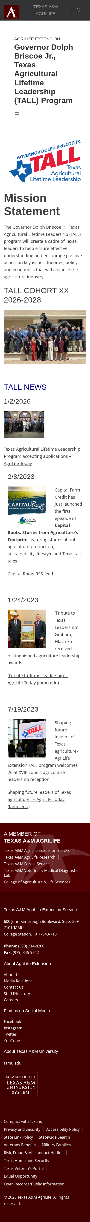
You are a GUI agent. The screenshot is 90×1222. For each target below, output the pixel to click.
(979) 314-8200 (31, 946)
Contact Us (14, 987)
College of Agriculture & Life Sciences (37, 882)
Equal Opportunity (20, 1176)
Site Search (79, 10)
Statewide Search (54, 1137)
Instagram (13, 1028)
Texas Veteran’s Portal (24, 1168)
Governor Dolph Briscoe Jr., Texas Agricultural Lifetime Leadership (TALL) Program (43, 74)
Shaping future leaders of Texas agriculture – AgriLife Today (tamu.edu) (39, 799)
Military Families (56, 1144)
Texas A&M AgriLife (45, 10)
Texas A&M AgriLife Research (29, 857)
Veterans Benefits (20, 1144)
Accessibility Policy (63, 1129)
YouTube (12, 1040)
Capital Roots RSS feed (30, 574)
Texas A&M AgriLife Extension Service (37, 850)
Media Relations (18, 981)
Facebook (12, 1021)
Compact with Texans (23, 1121)
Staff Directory (17, 993)
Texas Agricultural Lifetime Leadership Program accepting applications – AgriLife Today (42, 456)
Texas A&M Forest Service (27, 863)
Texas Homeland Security (26, 1160)
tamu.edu (12, 1063)
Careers (11, 999)
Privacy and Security (22, 1129)
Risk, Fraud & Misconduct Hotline (34, 1152)
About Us (12, 974)
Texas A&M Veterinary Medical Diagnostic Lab (41, 873)
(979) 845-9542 (26, 952)
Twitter (10, 1034)
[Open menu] (17, 113)
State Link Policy (18, 1137)
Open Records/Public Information (34, 1184)
